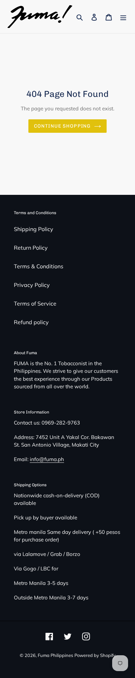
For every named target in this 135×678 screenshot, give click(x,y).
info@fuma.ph (47, 459)
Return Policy (31, 247)
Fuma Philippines (55, 655)
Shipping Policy (33, 229)
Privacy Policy (32, 284)
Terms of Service (35, 303)
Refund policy (31, 322)
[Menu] (123, 16)
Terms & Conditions (38, 266)
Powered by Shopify (95, 655)
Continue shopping (62, 126)
